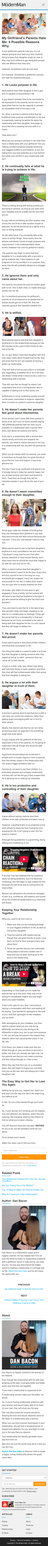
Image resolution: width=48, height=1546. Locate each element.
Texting (5, 1525)
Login (28, 1529)
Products (29, 1525)
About (28, 1521)
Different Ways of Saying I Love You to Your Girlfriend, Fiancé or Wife (24, 1301)
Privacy (12, 1540)
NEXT (24, 1295)
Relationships (7, 1529)
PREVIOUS (24, 1284)
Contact (29, 1533)
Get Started (39, 1484)
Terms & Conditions (24, 1540)
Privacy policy (31, 1165)
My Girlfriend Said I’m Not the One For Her (24, 1288)
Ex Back (5, 1533)
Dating (4, 1521)
